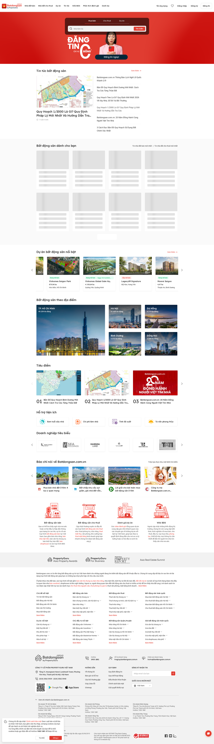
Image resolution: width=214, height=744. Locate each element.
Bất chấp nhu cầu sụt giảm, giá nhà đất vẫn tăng (90, 489)
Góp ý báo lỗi (90, 683)
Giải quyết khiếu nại (116, 687)
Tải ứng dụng (161, 6)
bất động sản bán (53, 534)
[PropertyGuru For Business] (96, 559)
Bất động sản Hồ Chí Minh (46, 604)
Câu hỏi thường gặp (92, 679)
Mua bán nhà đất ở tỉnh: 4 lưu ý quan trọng (55, 489)
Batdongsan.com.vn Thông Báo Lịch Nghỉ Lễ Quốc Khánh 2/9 (119, 79)
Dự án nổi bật (42, 621)
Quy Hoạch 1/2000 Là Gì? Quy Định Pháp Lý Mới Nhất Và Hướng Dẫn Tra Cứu (118, 109)
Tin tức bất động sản (44, 597)
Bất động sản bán (80, 593)
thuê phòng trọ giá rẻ (99, 586)
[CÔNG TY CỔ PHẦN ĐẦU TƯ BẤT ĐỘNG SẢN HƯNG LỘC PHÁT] (167, 444)
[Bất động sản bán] (53, 510)
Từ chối (42, 738)
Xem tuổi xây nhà (55, 421)
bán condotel (55, 583)
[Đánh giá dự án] (125, 510)
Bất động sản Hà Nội (44, 600)
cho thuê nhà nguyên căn (80, 586)
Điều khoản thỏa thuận (117, 679)
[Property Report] (122, 559)
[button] (32, 270)
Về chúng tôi (90, 671)
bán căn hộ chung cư (84, 581)
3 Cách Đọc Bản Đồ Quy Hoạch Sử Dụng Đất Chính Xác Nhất (116, 129)
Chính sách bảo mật (116, 683)
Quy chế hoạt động (115, 675)
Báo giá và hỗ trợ (91, 675)
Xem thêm (142, 586)
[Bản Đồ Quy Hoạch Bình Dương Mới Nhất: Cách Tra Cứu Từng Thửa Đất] (58, 383)
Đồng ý (55, 738)
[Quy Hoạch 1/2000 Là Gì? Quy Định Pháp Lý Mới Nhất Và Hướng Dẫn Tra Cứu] (107, 383)
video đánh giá (120, 526)
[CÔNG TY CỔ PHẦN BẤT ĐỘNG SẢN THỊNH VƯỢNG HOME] (119, 444)
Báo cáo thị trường (43, 608)
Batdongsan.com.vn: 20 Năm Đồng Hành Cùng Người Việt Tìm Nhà (117, 119)
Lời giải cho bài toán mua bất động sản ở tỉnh (127, 489)
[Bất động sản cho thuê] (89, 510)
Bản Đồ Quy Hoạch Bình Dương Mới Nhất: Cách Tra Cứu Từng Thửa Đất (118, 89)
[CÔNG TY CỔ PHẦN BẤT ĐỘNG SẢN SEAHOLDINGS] (47, 444)
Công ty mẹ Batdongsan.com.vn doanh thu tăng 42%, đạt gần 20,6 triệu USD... (163, 489)
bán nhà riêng (98, 581)
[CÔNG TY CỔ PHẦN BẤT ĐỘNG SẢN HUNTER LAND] (95, 444)
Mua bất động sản (43, 611)
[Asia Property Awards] (62, 559)
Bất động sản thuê (116, 593)
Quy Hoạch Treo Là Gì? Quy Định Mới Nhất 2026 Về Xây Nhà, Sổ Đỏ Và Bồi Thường (118, 99)
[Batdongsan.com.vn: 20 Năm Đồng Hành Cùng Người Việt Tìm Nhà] (155, 383)
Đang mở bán (43, 278)
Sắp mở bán (116, 278)
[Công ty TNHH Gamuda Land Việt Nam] (71, 444)
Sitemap (88, 687)
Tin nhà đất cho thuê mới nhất (166, 146)
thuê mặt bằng (80, 536)
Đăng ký (194, 6)
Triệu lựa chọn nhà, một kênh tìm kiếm (163, 462)
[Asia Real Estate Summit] (152, 559)
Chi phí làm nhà (90, 421)
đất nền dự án (141, 581)
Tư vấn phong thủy (164, 421)
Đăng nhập (182, 6)
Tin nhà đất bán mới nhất (142, 146)
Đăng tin (206, 6)
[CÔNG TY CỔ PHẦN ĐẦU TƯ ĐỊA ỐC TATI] (143, 444)
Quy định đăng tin (115, 671)
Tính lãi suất (125, 421)
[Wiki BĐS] (161, 510)
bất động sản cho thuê (94, 529)
